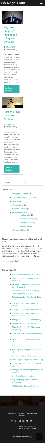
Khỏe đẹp (16, 201)
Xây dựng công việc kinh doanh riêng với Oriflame (10, 34)
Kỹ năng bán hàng (27, 219)
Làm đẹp (31, 426)
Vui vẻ (30, 429)
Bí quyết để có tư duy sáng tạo (24, 323)
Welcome (23, 426)
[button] (35, 429)
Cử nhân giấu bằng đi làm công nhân (27, 356)
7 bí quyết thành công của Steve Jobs (27, 310)
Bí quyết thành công (20, 194)
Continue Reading (8, 89)
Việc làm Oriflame (19, 230)
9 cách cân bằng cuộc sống (23, 376)
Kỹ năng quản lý (26, 226)
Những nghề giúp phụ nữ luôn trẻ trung (27, 360)
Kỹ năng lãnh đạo (27, 223)
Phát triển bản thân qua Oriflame (12, 115)
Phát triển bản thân (19, 212)
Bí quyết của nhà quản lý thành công (26, 320)
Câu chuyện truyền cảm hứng (24, 197)
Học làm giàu (25, 215)
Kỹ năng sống (17, 205)
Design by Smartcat (21, 436)
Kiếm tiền (23, 429)
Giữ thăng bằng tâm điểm (22, 346)
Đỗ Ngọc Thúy (13, 3)
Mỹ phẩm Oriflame (19, 209)
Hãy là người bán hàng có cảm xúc (26, 274)
